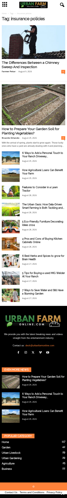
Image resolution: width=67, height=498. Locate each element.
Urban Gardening (12, 458)
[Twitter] (34, 352)
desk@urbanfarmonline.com (39, 345)
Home (4, 13)
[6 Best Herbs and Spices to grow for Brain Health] (11, 261)
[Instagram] (26, 352)
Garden (6, 447)
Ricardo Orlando (10, 138)
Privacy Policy (54, 492)
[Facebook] (19, 352)
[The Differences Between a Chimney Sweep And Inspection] (33, 42)
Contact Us (11, 492)
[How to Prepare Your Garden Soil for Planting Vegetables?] (33, 104)
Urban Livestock (11, 452)
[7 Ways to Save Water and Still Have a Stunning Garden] (11, 295)
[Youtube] (48, 352)
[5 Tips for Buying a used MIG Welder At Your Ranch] (11, 278)
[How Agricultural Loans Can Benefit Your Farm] (11, 175)
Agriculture (8, 463)
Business (7, 468)
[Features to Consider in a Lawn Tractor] (11, 192)
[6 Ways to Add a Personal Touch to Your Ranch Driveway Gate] (11, 158)
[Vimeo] (41, 352)
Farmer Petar (9, 71)
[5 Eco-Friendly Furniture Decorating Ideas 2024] (11, 226)
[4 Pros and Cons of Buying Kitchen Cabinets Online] (11, 244)
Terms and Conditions (32, 492)
